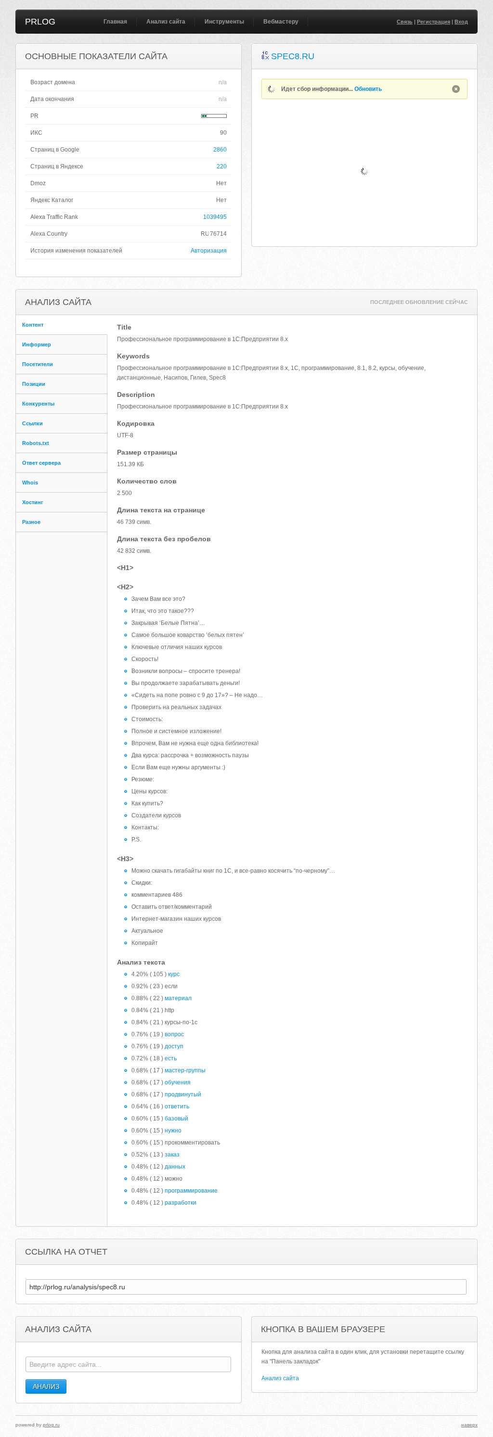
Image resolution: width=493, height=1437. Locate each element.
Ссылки (32, 423)
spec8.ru (292, 56)
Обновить (368, 89)
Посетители (37, 364)
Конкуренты (38, 404)
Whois (30, 482)
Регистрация (433, 22)
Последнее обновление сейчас (419, 302)
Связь (405, 22)
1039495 (215, 217)
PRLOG (40, 21)
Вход (461, 22)
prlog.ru (51, 1424)
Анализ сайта (165, 21)
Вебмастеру (280, 21)
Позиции (33, 384)
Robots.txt (35, 443)
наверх (469, 1424)
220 (222, 166)
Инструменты (224, 21)
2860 (220, 149)
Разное (31, 522)
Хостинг (32, 502)
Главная (115, 21)
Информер (36, 344)
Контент (32, 325)
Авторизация (209, 250)
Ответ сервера (41, 463)
